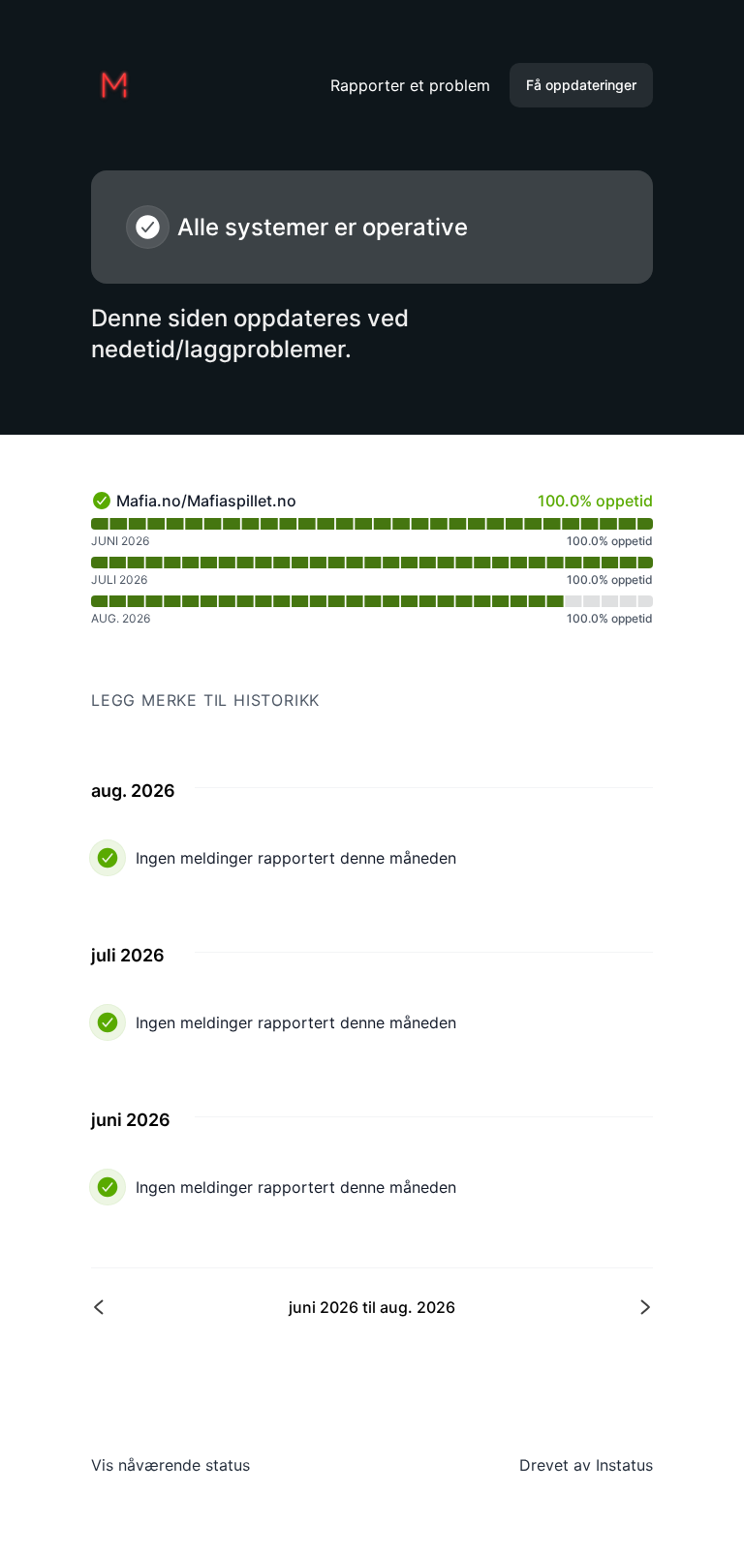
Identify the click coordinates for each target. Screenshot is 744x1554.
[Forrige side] (233, 1306)
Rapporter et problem (410, 85)
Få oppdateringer (581, 84)
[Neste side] (510, 1306)
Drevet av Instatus (586, 1465)
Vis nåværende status (170, 1465)
